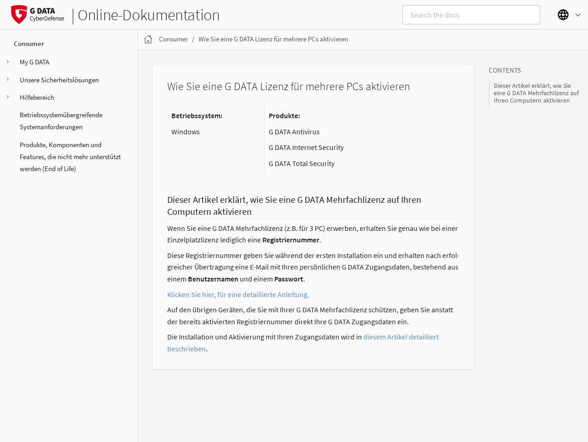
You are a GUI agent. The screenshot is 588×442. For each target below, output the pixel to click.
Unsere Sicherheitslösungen (59, 79)
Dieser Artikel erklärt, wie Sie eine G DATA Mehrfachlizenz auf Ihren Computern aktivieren (536, 93)
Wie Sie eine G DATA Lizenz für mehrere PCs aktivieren (273, 38)
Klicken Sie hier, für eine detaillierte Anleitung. (238, 294)
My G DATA (34, 61)
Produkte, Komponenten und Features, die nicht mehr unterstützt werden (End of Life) (70, 156)
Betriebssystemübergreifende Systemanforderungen (61, 120)
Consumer (29, 43)
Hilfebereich (37, 96)
